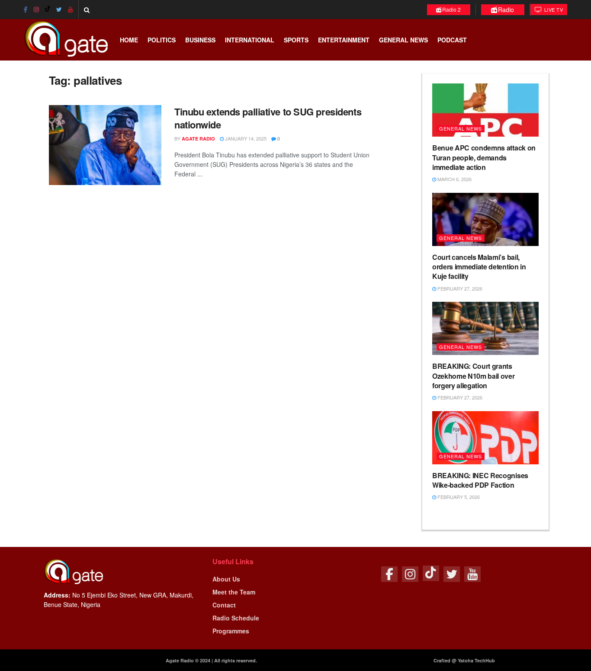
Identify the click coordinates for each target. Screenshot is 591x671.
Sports (296, 39)
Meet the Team (233, 592)
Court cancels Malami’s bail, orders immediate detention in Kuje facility (479, 266)
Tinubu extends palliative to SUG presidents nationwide (267, 118)
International (249, 39)
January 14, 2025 (245, 138)
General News (403, 39)
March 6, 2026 (454, 179)
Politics (162, 39)
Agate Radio (198, 138)
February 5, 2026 (458, 496)
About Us (226, 579)
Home (129, 39)
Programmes (230, 630)
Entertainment (343, 39)
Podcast (452, 39)
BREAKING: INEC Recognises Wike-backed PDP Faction (480, 480)
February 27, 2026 (459, 288)
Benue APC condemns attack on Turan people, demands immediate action (484, 157)
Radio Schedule (235, 617)
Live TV (553, 9)
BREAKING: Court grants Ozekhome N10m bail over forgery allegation (473, 375)
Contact (224, 605)
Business (200, 39)
